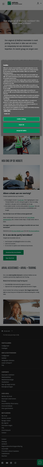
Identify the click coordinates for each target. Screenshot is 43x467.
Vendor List (7, 113)
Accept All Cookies (21, 130)
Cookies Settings (21, 119)
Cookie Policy (7, 111)
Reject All (21, 125)
